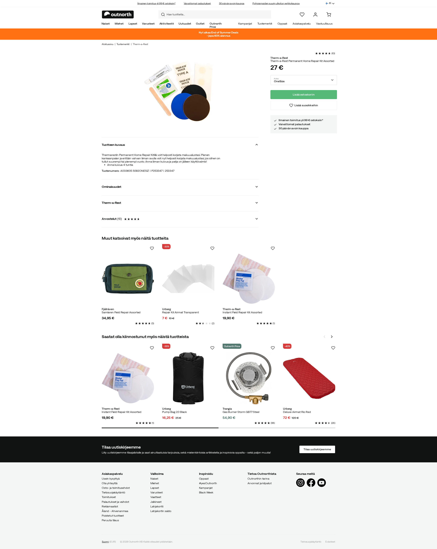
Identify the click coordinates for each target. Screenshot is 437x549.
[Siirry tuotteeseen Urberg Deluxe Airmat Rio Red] (309, 378)
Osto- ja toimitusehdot (116, 487)
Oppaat (282, 23)
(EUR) (109, 541)
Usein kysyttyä (111, 478)
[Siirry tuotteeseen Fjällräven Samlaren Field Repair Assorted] (128, 279)
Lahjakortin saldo (160, 511)
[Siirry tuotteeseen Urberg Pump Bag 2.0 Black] (188, 378)
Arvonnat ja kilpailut (260, 483)
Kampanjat (245, 23)
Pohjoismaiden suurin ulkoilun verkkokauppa (275, 3)
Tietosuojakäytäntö (113, 492)
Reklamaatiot (110, 506)
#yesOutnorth (208, 483)
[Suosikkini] (302, 14)
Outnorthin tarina (258, 478)
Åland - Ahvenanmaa (115, 511)
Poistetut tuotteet (113, 515)
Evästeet (330, 541)
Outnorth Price (216, 25)
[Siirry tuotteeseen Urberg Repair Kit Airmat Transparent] (188, 279)
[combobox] (214, 14)
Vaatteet (155, 497)
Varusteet (148, 23)
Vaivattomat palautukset (197, 3)
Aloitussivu (107, 44)
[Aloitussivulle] (118, 14)
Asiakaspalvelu (302, 23)
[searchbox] (218, 14)
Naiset (106, 23)
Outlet (200, 23)
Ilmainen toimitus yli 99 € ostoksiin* (156, 3)
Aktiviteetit (166, 23)
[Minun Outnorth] (315, 14)
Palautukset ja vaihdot (115, 501)
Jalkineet (155, 501)
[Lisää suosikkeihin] (152, 248)
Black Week (206, 492)
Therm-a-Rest (140, 44)
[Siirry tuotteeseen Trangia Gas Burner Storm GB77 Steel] (249, 378)
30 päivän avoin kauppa (231, 3)
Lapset (133, 23)
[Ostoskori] (328, 14)
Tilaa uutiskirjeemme (317, 449)
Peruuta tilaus (110, 520)
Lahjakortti (156, 506)
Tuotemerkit (264, 23)
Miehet (119, 23)
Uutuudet (185, 23)
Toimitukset (109, 497)
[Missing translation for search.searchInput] (161, 14)
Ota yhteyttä (109, 483)
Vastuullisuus (324, 23)
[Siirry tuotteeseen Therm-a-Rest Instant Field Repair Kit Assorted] (249, 279)
